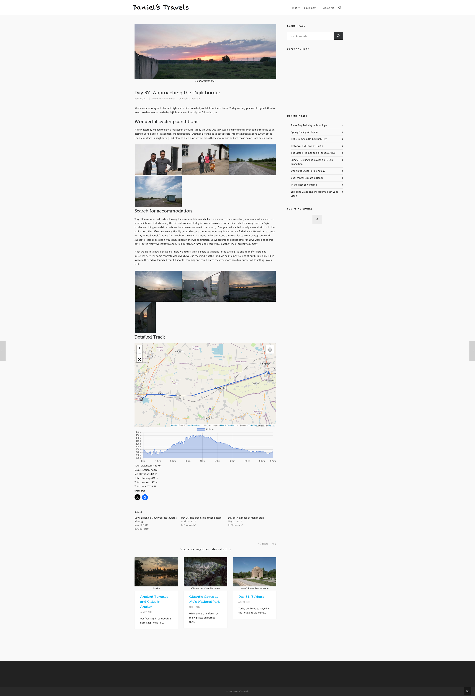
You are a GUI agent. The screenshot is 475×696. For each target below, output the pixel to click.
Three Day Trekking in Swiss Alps (309, 125)
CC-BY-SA (252, 425)
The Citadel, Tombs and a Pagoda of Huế (313, 153)
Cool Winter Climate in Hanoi (307, 178)
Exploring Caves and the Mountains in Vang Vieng (314, 194)
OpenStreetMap (193, 425)
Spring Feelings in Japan (304, 132)
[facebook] (317, 219)
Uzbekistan (194, 98)
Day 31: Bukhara (251, 596)
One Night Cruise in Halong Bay (308, 171)
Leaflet (174, 425)
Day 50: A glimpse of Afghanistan (246, 517)
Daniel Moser (168, 98)
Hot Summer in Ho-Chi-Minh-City (309, 139)
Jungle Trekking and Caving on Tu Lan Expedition (312, 162)
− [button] (139, 354)
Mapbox (271, 425)
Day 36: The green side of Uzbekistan (201, 517)
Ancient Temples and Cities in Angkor (154, 601)
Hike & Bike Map (227, 425)
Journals (183, 98)
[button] (338, 36)
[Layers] (270, 349)
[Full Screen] (139, 359)
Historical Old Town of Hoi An (307, 146)
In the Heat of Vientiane (304, 185)
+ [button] (139, 348)
